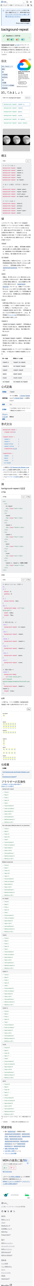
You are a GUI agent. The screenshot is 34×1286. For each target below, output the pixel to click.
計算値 (4, 409)
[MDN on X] (8, 1211)
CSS (18, 45)
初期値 (4, 392)
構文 (3, 69)
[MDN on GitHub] (2, 1211)
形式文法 (4, 77)
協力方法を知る (7, 1171)
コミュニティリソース (8, 1246)
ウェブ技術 (4, 1263)
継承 (3, 404)
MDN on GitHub (6, 1255)
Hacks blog (4, 1279)
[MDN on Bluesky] (5, 1211)
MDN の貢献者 (15, 1177)
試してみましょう (7, 66)
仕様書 (4, 83)
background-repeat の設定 (13, 488)
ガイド (3, 1270)
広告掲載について (6, 1229)
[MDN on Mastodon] (11, 1211)
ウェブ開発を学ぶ (6, 1266)
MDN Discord (5, 1252)
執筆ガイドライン (6, 1249)
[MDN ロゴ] (4, 1203)
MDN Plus (4, 1232)
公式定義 (4, 74)
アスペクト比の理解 (11, 1153)
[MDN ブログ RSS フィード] (14, 1211)
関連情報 (4, 88)
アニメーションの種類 (5, 416)
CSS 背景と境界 (9, 1151)
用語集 (3, 1276)
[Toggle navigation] (31, 2)
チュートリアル (6, 1273)
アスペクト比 (12, 315)
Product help (5, 1235)
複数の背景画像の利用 (11, 1148)
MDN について (5, 1219)
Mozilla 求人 (5, 1226)
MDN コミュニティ (7, 1243)
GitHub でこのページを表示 (11, 1181)
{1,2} (15, 448)
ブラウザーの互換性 (8, 85)
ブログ (3, 1223)
